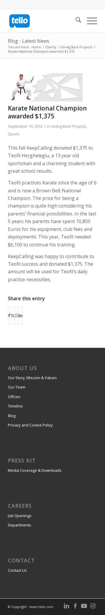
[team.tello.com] (43, 20)
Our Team (16, 387)
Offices (14, 396)
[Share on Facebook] (9, 315)
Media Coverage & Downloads (35, 470)
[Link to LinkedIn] (66, 606)
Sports (14, 134)
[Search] (75, 20)
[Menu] (89, 20)
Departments (19, 525)
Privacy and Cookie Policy (30, 425)
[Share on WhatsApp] (16, 315)
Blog (11, 415)
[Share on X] (12, 315)
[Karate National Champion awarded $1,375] (45, 87)
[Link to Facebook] (75, 606)
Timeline (15, 406)
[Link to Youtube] (84, 606)
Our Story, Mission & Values (32, 377)
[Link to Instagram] (92, 606)
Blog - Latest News (28, 41)
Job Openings (20, 515)
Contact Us (17, 570)
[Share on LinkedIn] (20, 315)
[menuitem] (75, 20)
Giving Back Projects (68, 126)
